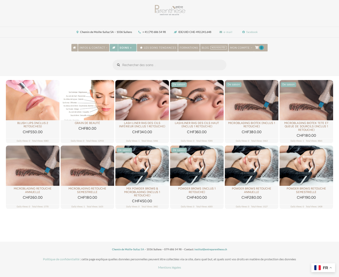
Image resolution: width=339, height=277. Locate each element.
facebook (252, 32)
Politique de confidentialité (61, 259)
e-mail (228, 32)
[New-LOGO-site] (169, 6)
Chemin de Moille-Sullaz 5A (128, 249)
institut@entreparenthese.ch (210, 249)
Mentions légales (169, 267)
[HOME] (74, 47)
